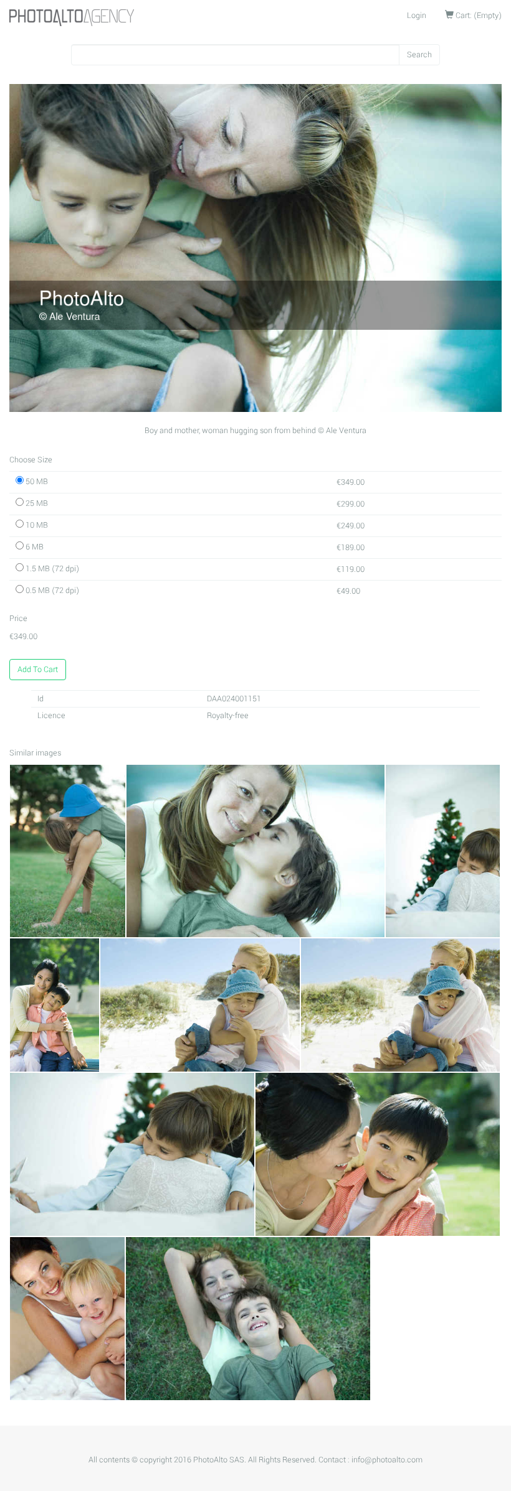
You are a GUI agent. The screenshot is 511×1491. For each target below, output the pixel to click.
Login (416, 15)
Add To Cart (37, 669)
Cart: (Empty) (478, 15)
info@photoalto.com (387, 1459)
